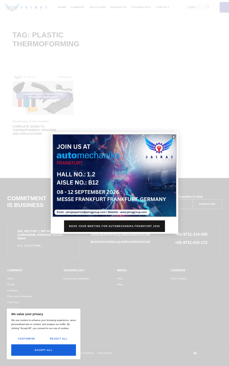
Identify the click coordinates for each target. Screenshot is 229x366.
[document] (114, 183)
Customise (26, 338)
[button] (173, 137)
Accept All (44, 350)
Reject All (59, 338)
